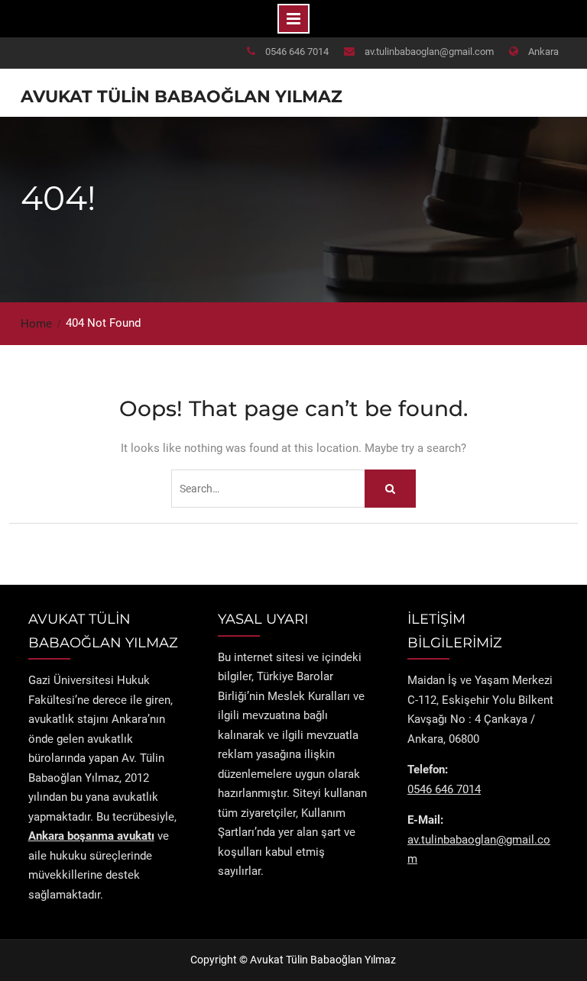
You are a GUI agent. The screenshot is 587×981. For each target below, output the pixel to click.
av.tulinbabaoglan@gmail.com (429, 51)
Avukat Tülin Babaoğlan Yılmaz (181, 96)
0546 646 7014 (297, 51)
